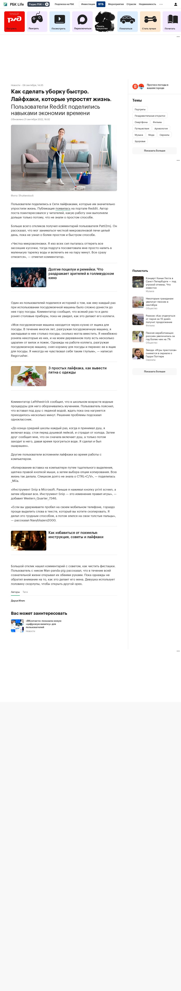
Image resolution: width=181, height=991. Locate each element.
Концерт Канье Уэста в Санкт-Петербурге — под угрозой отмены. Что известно (161, 282)
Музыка (150, 290)
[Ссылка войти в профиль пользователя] (175, 4)
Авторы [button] (15, 592)
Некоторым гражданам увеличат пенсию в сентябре (159, 301)
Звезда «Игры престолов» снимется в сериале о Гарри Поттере (161, 353)
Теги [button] (25, 592)
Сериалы (151, 359)
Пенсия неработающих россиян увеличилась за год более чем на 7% (160, 335)
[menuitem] (64, 4)
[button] (154, 86)
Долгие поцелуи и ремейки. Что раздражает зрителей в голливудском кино (81, 274)
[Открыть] (43, 4)
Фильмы (150, 325)
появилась (63, 208)
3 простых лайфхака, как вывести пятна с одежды (77, 370)
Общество (151, 308)
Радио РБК (35, 4)
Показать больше (154, 151)
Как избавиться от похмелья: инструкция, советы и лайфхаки (75, 535)
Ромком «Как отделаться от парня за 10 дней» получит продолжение (160, 318)
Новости (15, 84)
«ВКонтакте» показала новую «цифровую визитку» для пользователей (43, 624)
